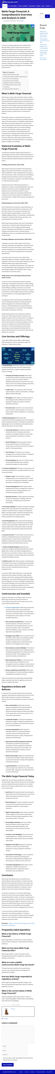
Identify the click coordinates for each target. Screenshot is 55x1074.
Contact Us (26, 1072)
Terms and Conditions (40, 1072)
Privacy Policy (49, 1072)
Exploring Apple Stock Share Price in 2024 (45, 40)
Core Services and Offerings (11, 78)
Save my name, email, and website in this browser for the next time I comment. (18, 1059)
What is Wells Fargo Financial (11, 74)
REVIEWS (38, 6)
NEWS (43, 6)
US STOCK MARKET (12, 6)
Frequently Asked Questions (11, 89)
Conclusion (7, 87)
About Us (21, 1072)
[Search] (47, 16)
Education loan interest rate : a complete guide (44, 46)
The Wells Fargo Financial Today (12, 85)
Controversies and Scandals (11, 81)
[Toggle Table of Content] (25, 72)
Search (41, 13)
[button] (51, 6)
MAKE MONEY (32, 6)
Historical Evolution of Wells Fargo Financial (15, 76)
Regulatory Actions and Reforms (12, 83)
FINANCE (5, 6)
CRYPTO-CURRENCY (23, 6)
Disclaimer (33, 1072)
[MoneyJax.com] (10, 2)
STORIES (47, 6)
